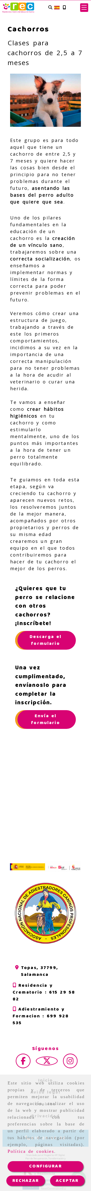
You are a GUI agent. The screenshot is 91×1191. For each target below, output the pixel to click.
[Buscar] (50, 8)
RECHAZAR (25, 1180)
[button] (84, 7)
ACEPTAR (67, 1180)
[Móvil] (64, 8)
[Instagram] (70, 1062)
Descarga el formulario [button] (46, 640)
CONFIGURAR (45, 1166)
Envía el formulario (45, 719)
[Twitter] (47, 1062)
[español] (57, 7)
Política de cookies (31, 1151)
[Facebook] (23, 1062)
